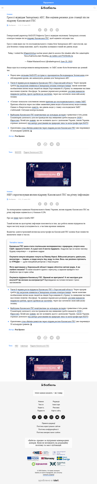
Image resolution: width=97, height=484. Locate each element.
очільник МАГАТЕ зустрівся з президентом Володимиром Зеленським (53, 75)
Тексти (40, 405)
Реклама (56, 408)
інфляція (24, 346)
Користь (41, 408)
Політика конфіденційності (48, 429)
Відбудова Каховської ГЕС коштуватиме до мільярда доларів (38, 115)
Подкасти (41, 411)
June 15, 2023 (66, 61)
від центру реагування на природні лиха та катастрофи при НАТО (58, 123)
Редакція (56, 401)
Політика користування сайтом (48, 426)
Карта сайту (56, 411)
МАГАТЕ (18, 152)
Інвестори (56, 405)
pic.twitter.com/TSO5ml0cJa (61, 56)
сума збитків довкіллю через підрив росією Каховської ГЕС (48, 128)
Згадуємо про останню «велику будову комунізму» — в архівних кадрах (48, 248)
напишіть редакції (48, 474)
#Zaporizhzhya (30, 53)
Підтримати (48, 3)
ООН (79, 118)
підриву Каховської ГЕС (38, 38)
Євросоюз (14, 120)
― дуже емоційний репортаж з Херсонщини (47, 259)
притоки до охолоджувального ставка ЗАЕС (66, 102)
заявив (33, 120)
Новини (41, 401)
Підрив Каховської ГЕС (33, 152)
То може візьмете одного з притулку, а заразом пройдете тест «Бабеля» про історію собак (44, 269)
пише (16, 218)
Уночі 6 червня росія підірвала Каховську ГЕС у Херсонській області (41, 83)
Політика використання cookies (48, 432)
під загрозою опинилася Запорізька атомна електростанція (44, 86)
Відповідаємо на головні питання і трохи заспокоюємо (45, 280)
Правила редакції (48, 423)
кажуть (35, 107)
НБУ (16, 346)
